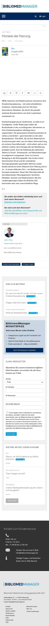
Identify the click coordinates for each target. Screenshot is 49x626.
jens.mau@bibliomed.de (12, 248)
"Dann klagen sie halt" (15, 473)
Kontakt (8, 606)
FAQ (7, 622)
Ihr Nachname (10, 395)
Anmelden (11, 434)
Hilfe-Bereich (32, 561)
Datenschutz (9, 620)
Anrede (8, 379)
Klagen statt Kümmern (16, 303)
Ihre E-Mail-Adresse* (13, 404)
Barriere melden (10, 611)
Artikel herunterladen (11, 264)
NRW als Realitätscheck (17, 313)
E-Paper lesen (28, 264)
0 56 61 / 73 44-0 (12, 542)
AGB (7, 617)
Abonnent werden (31, 606)
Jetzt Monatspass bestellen (24, 350)
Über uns (29, 608)
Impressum (9, 608)
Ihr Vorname (10, 387)
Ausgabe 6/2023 (17, 52)
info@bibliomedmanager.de (27, 553)
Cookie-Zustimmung (32, 611)
